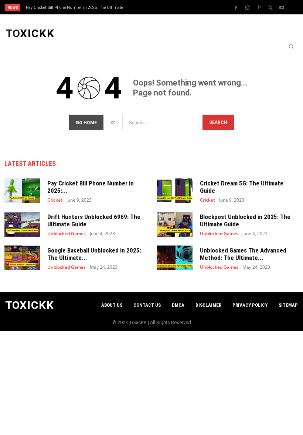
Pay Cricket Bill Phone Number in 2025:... (90, 187)
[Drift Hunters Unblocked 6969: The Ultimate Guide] (22, 224)
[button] (291, 46)
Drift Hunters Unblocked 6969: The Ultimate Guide (93, 220)
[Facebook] (236, 8)
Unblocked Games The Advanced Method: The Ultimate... (243, 254)
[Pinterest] (259, 8)
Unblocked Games (66, 234)
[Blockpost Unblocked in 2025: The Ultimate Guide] (175, 224)
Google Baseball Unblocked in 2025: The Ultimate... (94, 254)
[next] (166, 7)
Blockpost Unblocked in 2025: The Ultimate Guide (245, 220)
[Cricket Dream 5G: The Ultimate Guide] (175, 190)
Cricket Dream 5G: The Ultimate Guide (241, 187)
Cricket (54, 200)
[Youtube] (282, 8)
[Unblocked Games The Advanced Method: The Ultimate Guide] (175, 258)
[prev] (155, 7)
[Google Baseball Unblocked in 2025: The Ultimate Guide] (22, 258)
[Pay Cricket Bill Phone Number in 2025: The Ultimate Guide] (22, 190)
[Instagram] (247, 8)
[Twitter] (270, 8)
